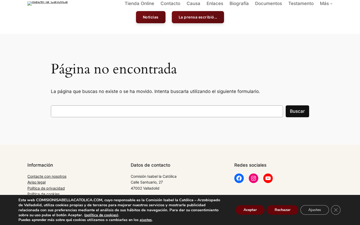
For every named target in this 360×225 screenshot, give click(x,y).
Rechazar (282, 209)
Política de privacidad (46, 188)
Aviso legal (36, 182)
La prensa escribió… (198, 17)
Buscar (297, 111)
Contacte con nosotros (46, 176)
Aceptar (250, 209)
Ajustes (314, 209)
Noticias (151, 17)
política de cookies (101, 215)
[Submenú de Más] (331, 3)
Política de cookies (43, 194)
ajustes (146, 220)
